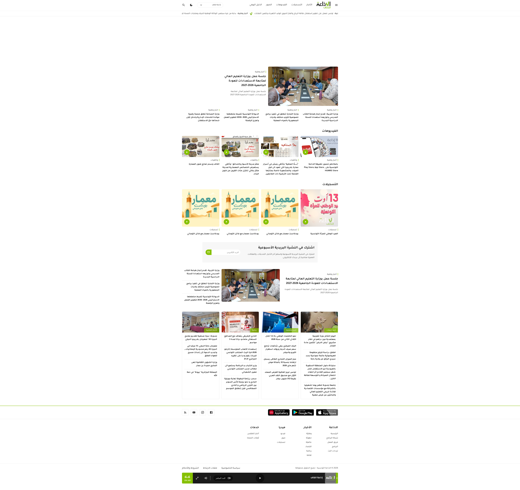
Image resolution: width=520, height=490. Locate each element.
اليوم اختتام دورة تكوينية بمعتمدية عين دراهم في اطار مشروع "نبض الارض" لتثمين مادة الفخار (320, 341)
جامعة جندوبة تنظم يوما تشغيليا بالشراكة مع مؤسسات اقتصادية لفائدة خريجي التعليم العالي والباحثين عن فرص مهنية (320, 390)
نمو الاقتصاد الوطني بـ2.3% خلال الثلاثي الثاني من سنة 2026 (280, 338)
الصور (269, 5)
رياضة (254, 330)
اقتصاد (308, 447)
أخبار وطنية (260, 72)
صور (283, 438)
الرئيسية (334, 434)
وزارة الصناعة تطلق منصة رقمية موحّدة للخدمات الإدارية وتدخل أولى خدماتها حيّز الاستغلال (202, 117)
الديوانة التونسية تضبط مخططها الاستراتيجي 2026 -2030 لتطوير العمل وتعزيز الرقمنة (241, 117)
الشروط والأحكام (190, 468)
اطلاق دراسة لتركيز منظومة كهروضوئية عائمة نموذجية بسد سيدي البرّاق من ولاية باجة (321, 356)
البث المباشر (220, 478)
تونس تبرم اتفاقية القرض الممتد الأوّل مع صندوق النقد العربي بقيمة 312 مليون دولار (280, 375)
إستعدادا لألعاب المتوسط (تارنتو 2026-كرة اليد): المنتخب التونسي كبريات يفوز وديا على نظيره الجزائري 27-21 (240, 354)
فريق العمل (332, 442)
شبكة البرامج (332, 438)
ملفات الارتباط (210, 468)
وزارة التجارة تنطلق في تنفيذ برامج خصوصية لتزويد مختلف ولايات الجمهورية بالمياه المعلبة (282, 117)
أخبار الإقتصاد (291, 330)
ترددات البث (333, 451)
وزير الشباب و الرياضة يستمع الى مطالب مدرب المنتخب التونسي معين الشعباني (241, 369)
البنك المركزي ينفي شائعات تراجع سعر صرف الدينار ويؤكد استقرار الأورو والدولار (280, 349)
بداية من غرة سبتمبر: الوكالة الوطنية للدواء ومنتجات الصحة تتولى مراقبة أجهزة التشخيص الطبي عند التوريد (217, 14)
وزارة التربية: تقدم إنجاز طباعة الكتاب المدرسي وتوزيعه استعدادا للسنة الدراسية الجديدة (320, 117)
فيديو (283, 434)
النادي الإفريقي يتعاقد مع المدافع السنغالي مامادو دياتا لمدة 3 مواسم (240, 339)
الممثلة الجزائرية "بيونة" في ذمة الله (202, 374)
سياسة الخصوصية (230, 468)
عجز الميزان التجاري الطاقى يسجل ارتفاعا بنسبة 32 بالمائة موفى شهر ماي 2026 (280, 362)
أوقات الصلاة (253, 438)
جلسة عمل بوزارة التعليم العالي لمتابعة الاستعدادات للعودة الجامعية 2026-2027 (245, 81)
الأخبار (309, 5)
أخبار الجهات (331, 330)
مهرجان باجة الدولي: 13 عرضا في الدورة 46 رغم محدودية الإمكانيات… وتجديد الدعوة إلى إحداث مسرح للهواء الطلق (200, 351)
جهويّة (309, 438)
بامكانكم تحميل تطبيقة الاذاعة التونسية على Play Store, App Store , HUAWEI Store (321, 167)
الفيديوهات (281, 5)
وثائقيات (293, 160)
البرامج (335, 447)
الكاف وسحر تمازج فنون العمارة (204, 164)
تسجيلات (332, 230)
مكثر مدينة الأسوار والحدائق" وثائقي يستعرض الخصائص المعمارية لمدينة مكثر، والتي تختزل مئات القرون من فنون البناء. (240, 169)
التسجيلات (296, 5)
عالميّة (309, 442)
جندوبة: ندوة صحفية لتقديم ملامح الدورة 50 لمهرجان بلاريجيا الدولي (201, 338)
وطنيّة (309, 434)
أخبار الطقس (253, 434)
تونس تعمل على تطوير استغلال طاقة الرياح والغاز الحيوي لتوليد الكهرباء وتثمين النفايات (321, 14)
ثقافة (309, 455)
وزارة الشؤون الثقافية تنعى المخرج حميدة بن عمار (204, 364)
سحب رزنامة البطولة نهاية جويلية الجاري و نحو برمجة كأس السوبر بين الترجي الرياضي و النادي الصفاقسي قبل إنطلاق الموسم (240, 384)
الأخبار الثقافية (211, 330)
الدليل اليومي (255, 5)
